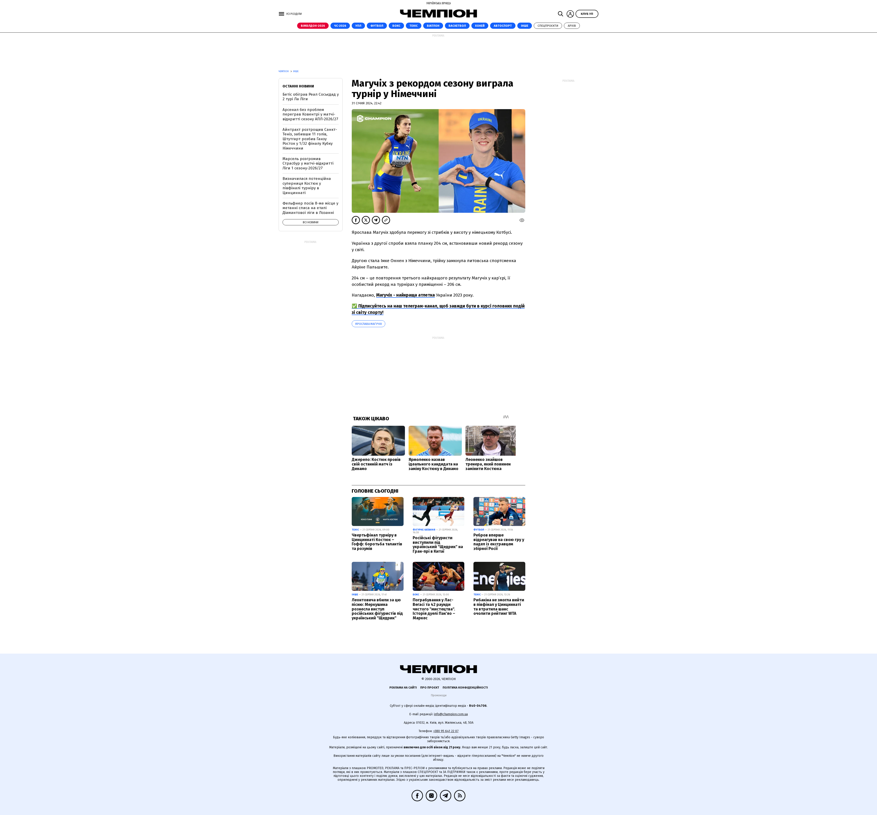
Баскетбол (457, 25)
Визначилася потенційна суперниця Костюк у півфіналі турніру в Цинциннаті (307, 185)
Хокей (480, 25)
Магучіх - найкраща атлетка (405, 295)
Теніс (413, 25)
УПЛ (358, 25)
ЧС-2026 (340, 25)
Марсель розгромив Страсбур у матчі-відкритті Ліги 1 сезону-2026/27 (308, 163)
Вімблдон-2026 (313, 25)
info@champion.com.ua (451, 714)
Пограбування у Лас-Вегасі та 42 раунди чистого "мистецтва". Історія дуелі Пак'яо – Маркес (434, 608)
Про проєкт (429, 687)
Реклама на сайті (403, 687)
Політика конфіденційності (465, 687)
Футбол (376, 25)
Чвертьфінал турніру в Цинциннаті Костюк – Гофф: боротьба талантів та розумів (377, 542)
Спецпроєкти (548, 25)
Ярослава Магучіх (368, 324)
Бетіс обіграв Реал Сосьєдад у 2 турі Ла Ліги (311, 96)
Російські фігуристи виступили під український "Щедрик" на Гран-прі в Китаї (438, 544)
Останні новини (298, 86)
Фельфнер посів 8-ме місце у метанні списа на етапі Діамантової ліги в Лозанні (310, 208)
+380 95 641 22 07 (446, 731)
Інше (524, 25)
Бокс (396, 25)
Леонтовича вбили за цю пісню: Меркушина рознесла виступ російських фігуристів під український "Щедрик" (377, 608)
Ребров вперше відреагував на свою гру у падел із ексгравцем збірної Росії (498, 542)
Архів (572, 25)
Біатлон (433, 25)
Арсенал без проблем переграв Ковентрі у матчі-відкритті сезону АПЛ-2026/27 (310, 114)
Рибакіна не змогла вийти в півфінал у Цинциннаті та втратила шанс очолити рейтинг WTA (498, 606)
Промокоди (438, 695)
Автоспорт (503, 25)
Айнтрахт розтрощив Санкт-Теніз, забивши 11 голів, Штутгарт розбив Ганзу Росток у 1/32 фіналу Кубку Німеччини (310, 139)
